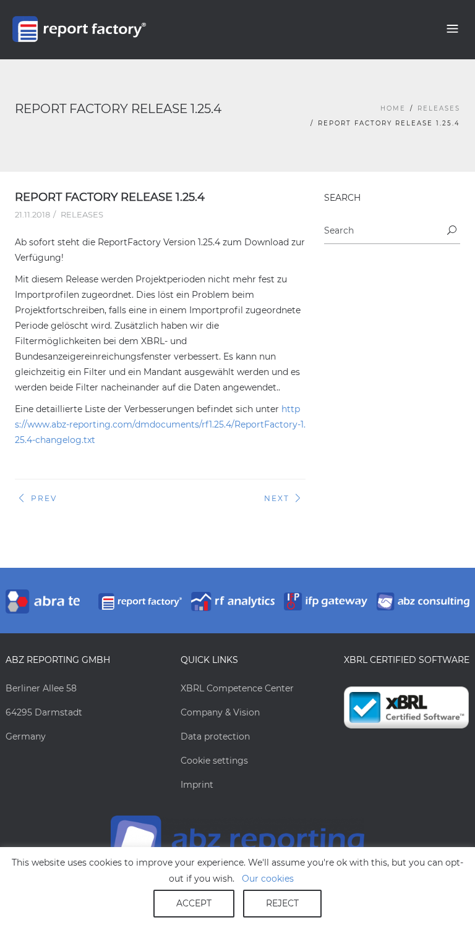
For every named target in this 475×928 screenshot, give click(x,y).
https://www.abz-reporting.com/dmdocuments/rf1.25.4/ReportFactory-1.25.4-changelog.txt (160, 424)
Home (393, 108)
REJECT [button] (282, 903)
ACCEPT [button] (194, 903)
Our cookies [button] (268, 878)
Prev (44, 498)
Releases (438, 108)
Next (276, 498)
